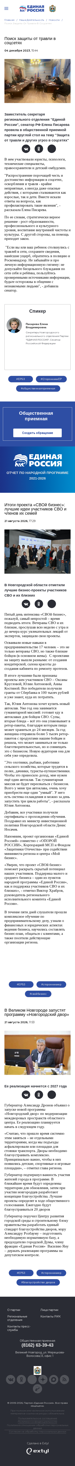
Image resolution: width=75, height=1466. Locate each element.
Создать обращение (37, 433)
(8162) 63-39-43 (37, 1345)
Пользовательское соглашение (37, 1418)
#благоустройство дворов (38, 1282)
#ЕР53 (20, 379)
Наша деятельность (31, 19)
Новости (54, 19)
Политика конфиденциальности (37, 1421)
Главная (9, 19)
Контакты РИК (50, 1316)
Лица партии (49, 1310)
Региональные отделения (17, 1318)
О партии (13, 1310)
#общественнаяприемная (38, 388)
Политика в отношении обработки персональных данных (37, 1426)
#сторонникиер (51, 984)
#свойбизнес (38, 993)
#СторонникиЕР (51, 379)
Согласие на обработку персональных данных (37, 1431)
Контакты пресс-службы (18, 1328)
